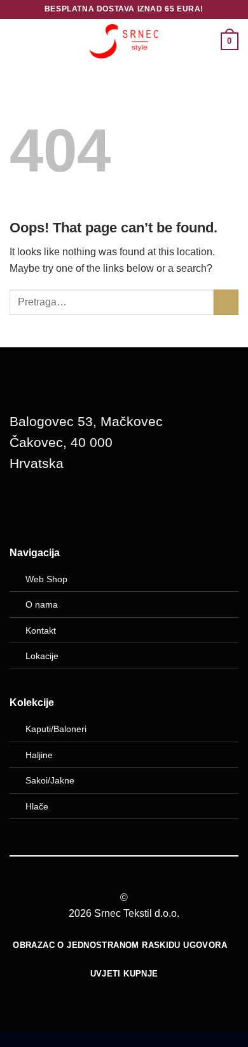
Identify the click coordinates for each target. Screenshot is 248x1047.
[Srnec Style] (124, 41)
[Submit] (226, 302)
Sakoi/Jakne (49, 780)
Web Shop (46, 579)
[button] (17, 41)
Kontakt (40, 630)
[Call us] (90, 509)
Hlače (36, 806)
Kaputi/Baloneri (55, 729)
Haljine (39, 755)
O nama (41, 604)
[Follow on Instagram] (58, 509)
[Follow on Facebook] (25, 509)
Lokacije (42, 656)
